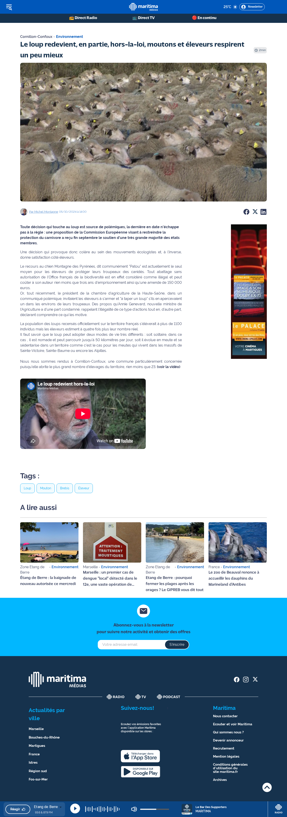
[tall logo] (143, 7)
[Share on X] (255, 211)
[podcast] (168, 697)
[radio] (116, 697)
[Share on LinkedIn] (263, 211)
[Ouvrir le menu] (31, 7)
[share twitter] (255, 679)
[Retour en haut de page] (267, 787)
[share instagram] (246, 679)
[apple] (140, 756)
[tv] (140, 697)
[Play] (75, 808)
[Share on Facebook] (246, 211)
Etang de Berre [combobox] (46, 807)
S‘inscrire (177, 644)
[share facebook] (236, 679)
